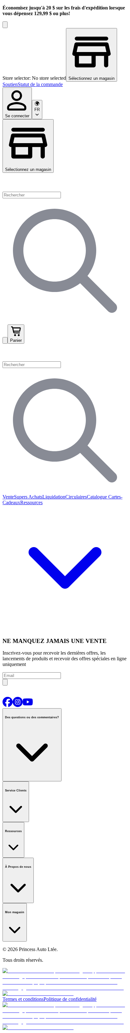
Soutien (10, 84)
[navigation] (65, 84)
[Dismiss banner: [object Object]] (5, 24)
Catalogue (97, 496)
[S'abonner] (5, 682)
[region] (65, 55)
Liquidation (53, 496)
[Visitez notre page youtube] (28, 705)
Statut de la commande (40, 84)
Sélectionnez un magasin (28, 169)
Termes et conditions (23, 999)
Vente (8, 496)
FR (37, 109)
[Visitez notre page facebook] (8, 705)
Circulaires (76, 496)
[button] (65, 352)
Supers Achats (28, 496)
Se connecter (17, 116)
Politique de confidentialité (70, 999)
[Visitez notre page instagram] (18, 705)
